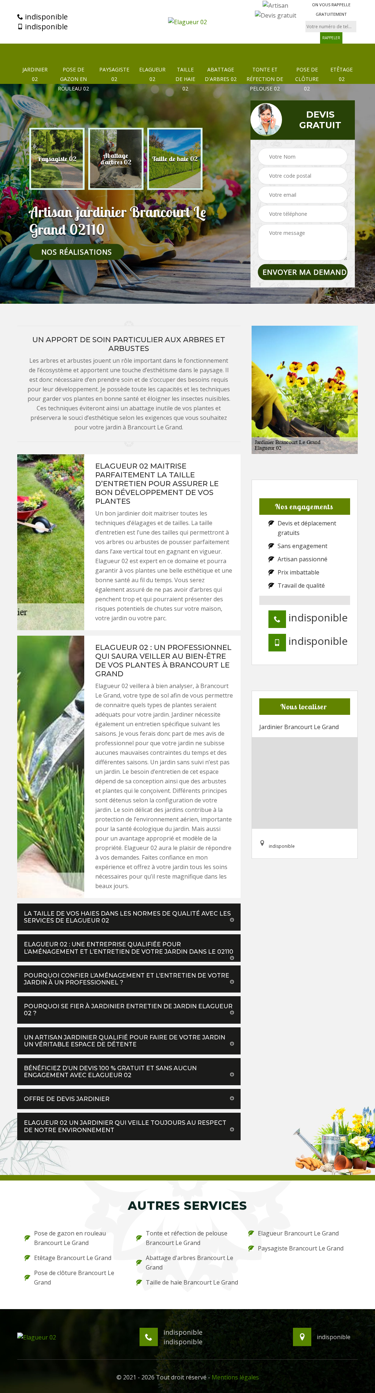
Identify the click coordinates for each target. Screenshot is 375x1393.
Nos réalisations (76, 251)
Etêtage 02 (341, 74)
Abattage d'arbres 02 (221, 74)
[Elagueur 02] (187, 22)
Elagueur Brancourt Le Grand (298, 1233)
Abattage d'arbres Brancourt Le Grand (189, 1262)
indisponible (45, 17)
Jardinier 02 (35, 74)
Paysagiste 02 (114, 74)
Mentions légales (235, 1377)
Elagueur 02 (152, 74)
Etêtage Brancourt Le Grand (72, 1258)
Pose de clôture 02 (307, 79)
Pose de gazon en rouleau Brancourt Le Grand (70, 1238)
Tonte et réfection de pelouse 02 (264, 79)
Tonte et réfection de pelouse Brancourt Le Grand (186, 1238)
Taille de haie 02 (185, 79)
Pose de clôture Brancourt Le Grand (74, 1277)
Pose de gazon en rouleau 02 (73, 79)
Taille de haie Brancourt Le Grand (192, 1282)
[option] (56, 159)
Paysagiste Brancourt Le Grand (301, 1248)
